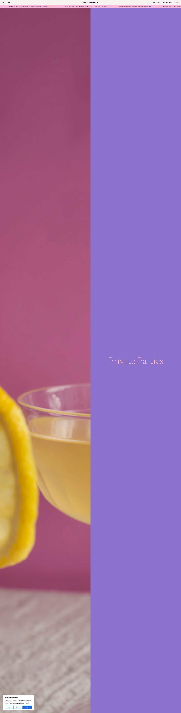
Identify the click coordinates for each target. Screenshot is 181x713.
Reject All (18, 707)
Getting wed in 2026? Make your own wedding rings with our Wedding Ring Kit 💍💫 (135, 6)
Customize (9, 707)
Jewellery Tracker (167, 2)
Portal (158, 2)
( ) (178, 2)
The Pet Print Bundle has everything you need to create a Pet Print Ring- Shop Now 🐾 (37, 6)
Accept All (27, 707)
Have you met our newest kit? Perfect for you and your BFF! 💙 (86, 6)
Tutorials (153, 2)
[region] (18, 702)
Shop (8, 2)
